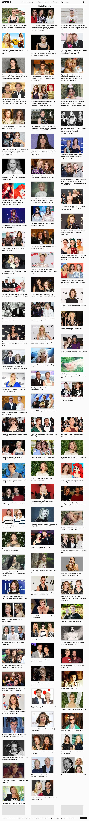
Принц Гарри (65, 2)
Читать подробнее (69, 818)
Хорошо (84, 818)
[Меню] (86, 2)
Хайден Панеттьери (28, 2)
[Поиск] (83, 2)
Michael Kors (56, 2)
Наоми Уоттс (47, 2)
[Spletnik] (6, 2)
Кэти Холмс (38, 2)
